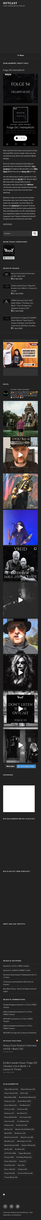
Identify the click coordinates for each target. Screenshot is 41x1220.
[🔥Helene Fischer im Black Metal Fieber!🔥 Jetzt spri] (20, 672)
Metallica (9, 1141)
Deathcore (9, 1101)
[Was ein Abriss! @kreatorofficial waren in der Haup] (20, 527)
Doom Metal (10, 1105)
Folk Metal (24, 1105)
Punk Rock (9, 1165)
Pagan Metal (25, 1153)
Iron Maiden (23, 1121)
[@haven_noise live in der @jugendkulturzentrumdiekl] (20, 600)
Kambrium (21, 1125)
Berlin (24, 1093)
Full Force (9, 1109)
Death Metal (24, 1101)
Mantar (8, 1129)
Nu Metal (20, 1149)
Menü (22, 55)
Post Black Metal (24, 1157)
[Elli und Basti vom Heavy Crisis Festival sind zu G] (20, 454)
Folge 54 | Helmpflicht (13, 70)
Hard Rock (22, 1113)
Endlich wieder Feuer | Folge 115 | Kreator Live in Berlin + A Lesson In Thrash (24, 288)
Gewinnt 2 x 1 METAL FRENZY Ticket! (17, 970)
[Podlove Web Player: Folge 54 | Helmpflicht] (20, 126)
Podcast (9, 1157)
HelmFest (15, 206)
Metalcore (20, 1133)
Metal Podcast (11, 1145)
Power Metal (10, 1161)
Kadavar (8, 1125)
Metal (8, 1133)
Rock (21, 1165)
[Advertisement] (20, 29)
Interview (9, 1121)
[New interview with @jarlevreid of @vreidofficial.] (20, 563)
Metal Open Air (24, 1141)
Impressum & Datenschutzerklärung (15, 1212)
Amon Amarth (11, 1093)
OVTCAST (10, 1153)
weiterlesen (7, 224)
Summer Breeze (25, 1173)
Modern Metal (28, 1145)
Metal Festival (11, 1137)
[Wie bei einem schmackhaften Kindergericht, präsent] (20, 745)
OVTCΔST (10, 3)
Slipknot (22, 1169)
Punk (22, 1161)
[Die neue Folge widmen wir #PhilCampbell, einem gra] (20, 708)
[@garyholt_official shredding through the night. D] (20, 491)
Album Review (11, 1089)
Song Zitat (9, 1173)
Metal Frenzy (27, 1137)
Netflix (8, 1149)
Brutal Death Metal (27, 1097)
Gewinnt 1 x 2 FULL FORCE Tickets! (16, 966)
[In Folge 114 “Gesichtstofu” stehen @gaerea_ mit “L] (20, 636)
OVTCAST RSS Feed (12, 1041)
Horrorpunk (25, 1117)
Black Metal (10, 1097)
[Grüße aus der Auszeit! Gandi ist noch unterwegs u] (20, 418)
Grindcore (22, 1109)
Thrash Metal (10, 1177)
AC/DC (20, 179)
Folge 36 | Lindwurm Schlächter (25, 1033)
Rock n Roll (9, 1169)
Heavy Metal (10, 1117)
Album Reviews (28, 1089)
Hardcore (9, 1113)
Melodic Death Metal (24, 1129)
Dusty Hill (25, 172)
